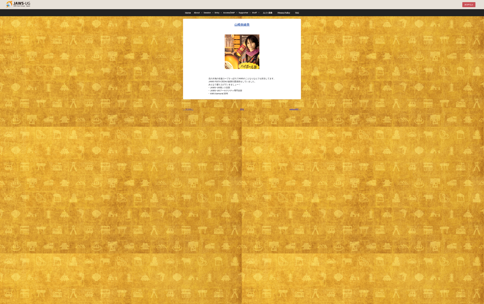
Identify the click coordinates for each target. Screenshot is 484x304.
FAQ (297, 12)
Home (188, 12)
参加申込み (468, 4)
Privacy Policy (284, 12)
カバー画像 (267, 12)
